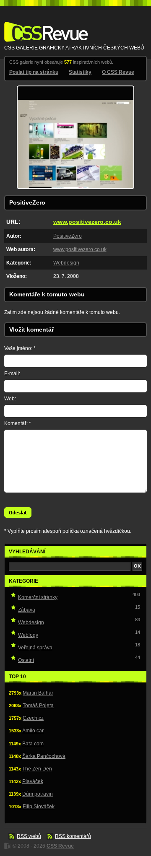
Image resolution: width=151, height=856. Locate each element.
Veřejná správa (35, 648)
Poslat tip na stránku (33, 72)
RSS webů (29, 836)
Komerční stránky (37, 597)
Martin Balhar (38, 693)
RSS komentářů (73, 836)
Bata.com (33, 744)
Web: (10, 399)
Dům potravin (37, 794)
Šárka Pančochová (43, 756)
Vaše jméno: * (20, 348)
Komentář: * (17, 423)
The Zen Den (37, 769)
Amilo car (33, 731)
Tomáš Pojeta (38, 705)
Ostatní (26, 660)
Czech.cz (33, 718)
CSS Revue (44, 25)
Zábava (26, 610)
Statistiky (80, 72)
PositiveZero (67, 236)
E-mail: (12, 373)
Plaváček (32, 781)
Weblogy (28, 635)
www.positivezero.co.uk (87, 221)
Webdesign (66, 263)
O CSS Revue (118, 72)
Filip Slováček (39, 806)
